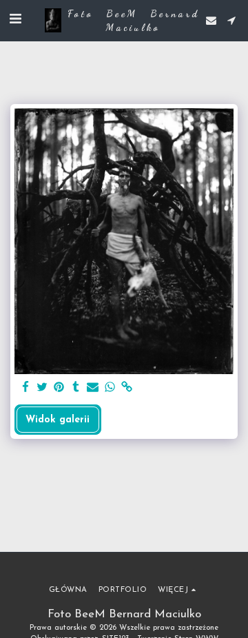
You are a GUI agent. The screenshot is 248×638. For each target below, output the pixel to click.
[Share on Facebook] (25, 388)
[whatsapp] (110, 388)
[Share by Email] (93, 388)
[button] (15, 20)
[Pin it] (59, 388)
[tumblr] (76, 388)
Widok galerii (57, 420)
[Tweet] (43, 388)
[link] (127, 388)
